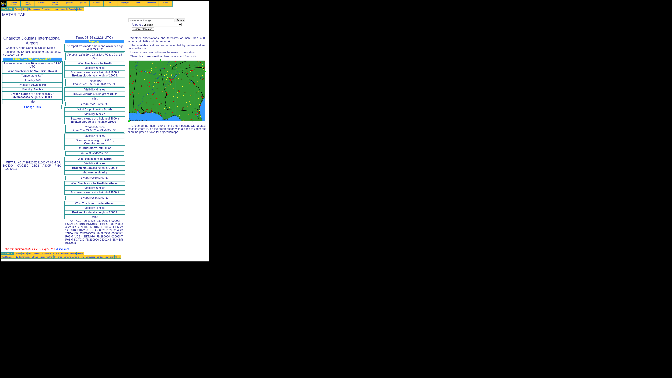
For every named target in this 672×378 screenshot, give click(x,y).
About (165, 2)
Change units (32, 107)
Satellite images (13, 3)
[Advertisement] (64, 26)
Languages (124, 2)
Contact (138, 2)
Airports (96, 2)
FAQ (110, 2)
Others (80, 9)
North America (34, 9)
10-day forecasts (27, 3)
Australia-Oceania (68, 9)
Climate (41, 2)
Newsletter (151, 2)
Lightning (82, 2)
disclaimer (62, 249)
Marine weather (55, 3)
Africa (24, 9)
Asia (57, 9)
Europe (18, 9)
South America (48, 9)
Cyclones (69, 2)
